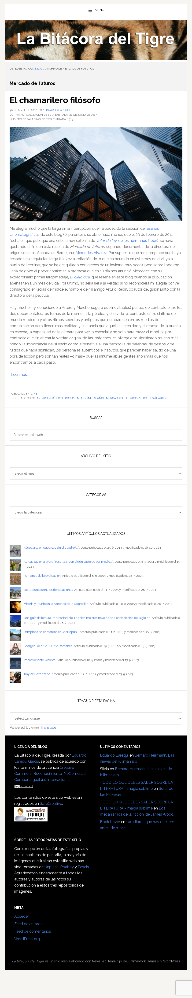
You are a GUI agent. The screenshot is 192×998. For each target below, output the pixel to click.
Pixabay (67, 867)
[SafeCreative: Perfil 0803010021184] (31, 819)
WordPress (171, 961)
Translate (48, 727)
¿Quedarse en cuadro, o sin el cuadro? (50, 547)
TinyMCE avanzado (37, 674)
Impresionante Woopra (39, 660)
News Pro (99, 961)
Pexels (83, 867)
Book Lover (110, 822)
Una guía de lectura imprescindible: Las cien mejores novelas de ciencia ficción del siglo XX (87, 618)
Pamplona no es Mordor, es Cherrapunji (51, 632)
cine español (95, 398)
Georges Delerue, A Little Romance (48, 646)
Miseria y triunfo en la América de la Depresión (56, 604)
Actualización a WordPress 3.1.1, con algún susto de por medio (67, 561)
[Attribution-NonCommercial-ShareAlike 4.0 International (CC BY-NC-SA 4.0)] (23, 786)
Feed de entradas (29, 924)
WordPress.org (27, 939)
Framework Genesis (144, 961)
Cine (34, 393)
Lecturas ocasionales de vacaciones (48, 589)
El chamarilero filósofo (55, 100)
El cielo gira (80, 277)
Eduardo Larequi (114, 755)
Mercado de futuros (121, 398)
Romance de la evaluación (42, 575)
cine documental (71, 398)
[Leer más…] (20, 374)
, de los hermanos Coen (126, 240)
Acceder (21, 916)
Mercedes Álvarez (91, 253)
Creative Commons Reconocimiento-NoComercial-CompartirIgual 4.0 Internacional (51, 773)
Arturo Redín (47, 398)
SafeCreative (51, 803)
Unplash (51, 867)
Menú (99, 10)
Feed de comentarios (32, 931)
